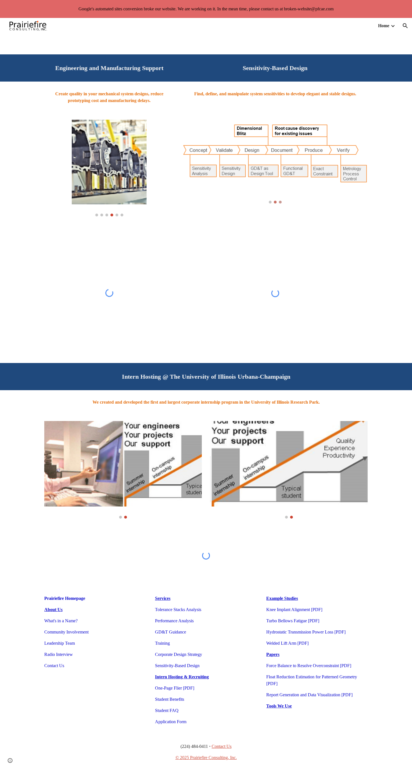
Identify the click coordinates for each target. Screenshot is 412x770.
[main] (109, 68)
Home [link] (383, 25)
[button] (405, 26)
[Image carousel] (109, 168)
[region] (206, 9)
